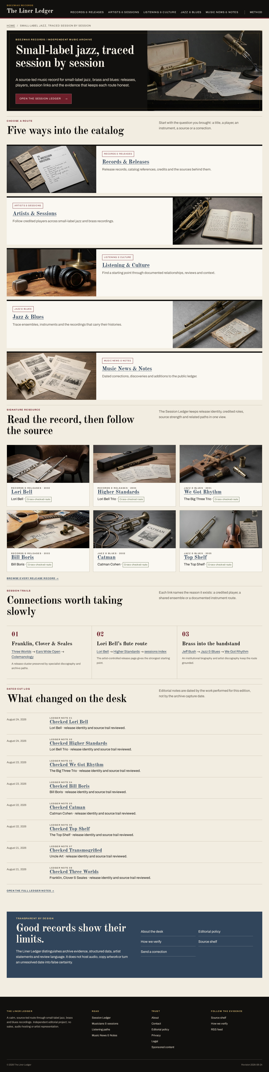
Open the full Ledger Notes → (30, 890)
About (155, 1017)
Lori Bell (21, 492)
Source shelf (207, 941)
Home (11, 25)
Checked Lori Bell (69, 722)
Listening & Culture (160, 12)
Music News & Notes (222, 12)
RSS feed (217, 1029)
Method (256, 12)
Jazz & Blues (191, 12)
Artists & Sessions (123, 12)
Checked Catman (67, 807)
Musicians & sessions (105, 1023)
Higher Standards (118, 492)
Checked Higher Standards (78, 743)
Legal (155, 1041)
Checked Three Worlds (74, 871)
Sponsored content (163, 1047)
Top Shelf (195, 557)
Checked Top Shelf (70, 828)
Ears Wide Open (48, 651)
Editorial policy (209, 931)
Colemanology (23, 657)
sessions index (155, 651)
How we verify (151, 941)
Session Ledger (101, 1017)
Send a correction (154, 951)
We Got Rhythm (203, 492)
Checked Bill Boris (70, 786)
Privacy (156, 1035)
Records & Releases (87, 12)
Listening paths (101, 1029)
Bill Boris (22, 557)
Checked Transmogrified (76, 850)
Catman (107, 557)
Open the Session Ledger (44, 98)
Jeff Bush (189, 651)
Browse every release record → (33, 578)
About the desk (152, 931)
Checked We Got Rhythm (76, 764)
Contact (156, 1023)
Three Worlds (21, 651)
